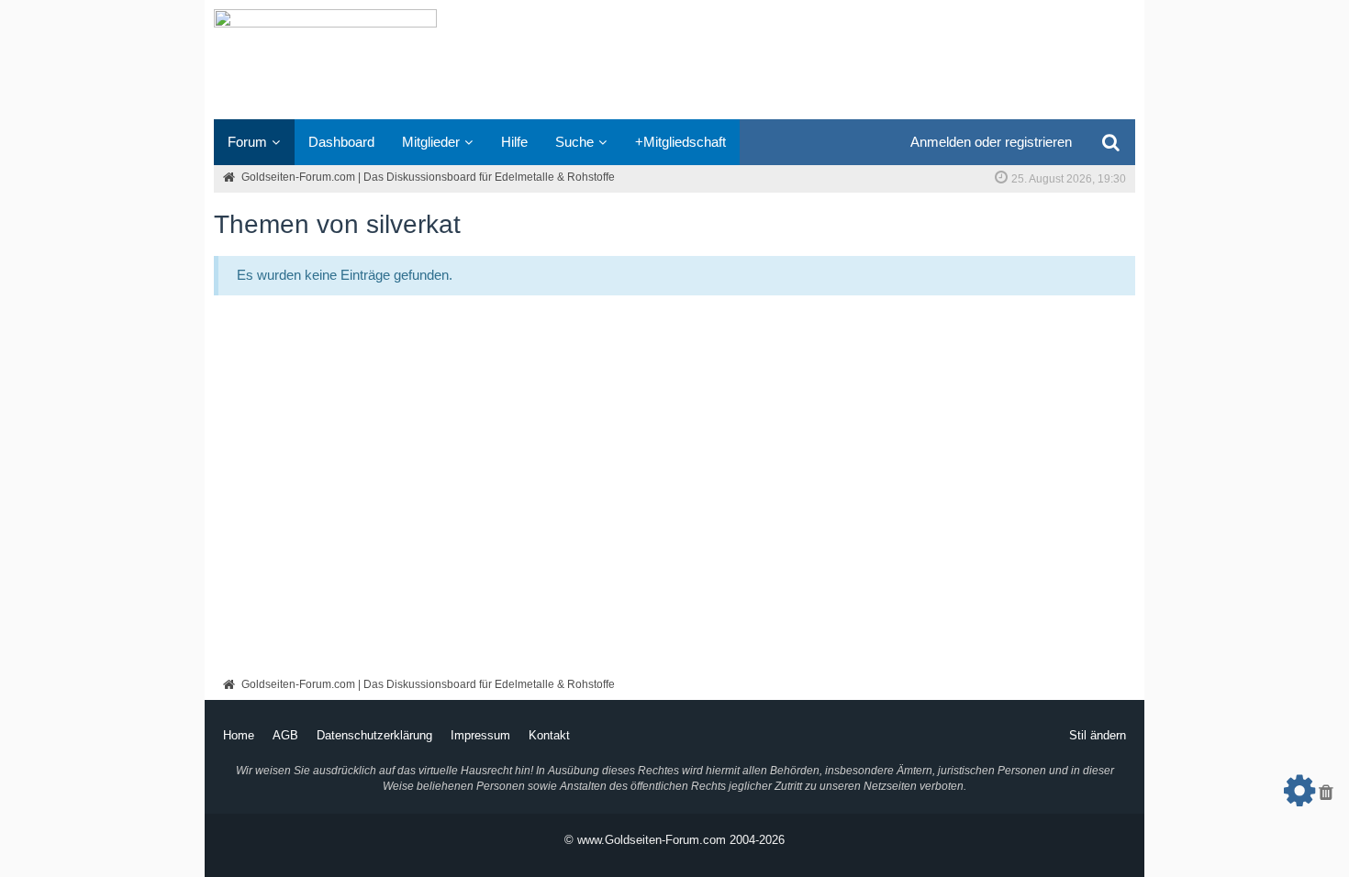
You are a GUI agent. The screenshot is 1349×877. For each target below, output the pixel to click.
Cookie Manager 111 (1299, 797)
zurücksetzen (1326, 797)
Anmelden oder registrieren (991, 142)
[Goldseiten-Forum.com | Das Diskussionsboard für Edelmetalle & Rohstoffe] (674, 59)
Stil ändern (1097, 735)
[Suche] (1110, 142)
